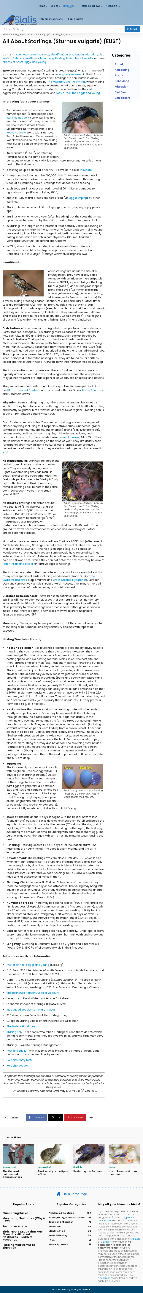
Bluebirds (21, 580)
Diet (101, 54)
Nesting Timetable (67, 58)
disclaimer (104, 1278)
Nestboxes (32, 58)
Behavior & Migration (14, 34)
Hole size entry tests (20, 1060)
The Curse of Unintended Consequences (12, 1174)
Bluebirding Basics (15, 1213)
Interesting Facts (38, 54)
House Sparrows (92, 390)
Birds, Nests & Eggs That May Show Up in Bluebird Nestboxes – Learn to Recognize (23, 1235)
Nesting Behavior (13, 58)
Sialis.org (135, 1238)
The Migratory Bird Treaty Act (66, 82)
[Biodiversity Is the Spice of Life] (54, 1154)
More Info (86, 58)
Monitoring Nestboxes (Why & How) (24, 1219)
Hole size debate (17, 1065)
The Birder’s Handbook (21, 1026)
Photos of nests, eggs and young (28, 965)
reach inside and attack (18, 564)
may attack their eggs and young (78, 93)
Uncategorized (9, 1167)
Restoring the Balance (87, 1171)
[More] (91, 1117)
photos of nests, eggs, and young (24, 62)
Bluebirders (78, 1167)
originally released (70, 74)
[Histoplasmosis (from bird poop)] (124, 1154)
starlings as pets (17, 117)
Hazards (112, 1167)
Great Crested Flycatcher (69, 580)
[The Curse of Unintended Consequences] (18, 1154)
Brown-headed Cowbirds (24, 390)
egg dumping (78, 198)
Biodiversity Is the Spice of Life (53, 1172)
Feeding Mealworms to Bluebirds (19, 1246)
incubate (86, 170)
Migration (91, 54)
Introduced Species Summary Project (31, 1009)
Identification (59, 54)
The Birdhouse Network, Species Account (33, 993)
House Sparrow (16, 132)
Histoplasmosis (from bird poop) (123, 1172)
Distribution (76, 54)
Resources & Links (15, 1226)
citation (107, 1241)
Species (21, 54)
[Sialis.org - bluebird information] (19, 19)
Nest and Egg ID (17, 1051)
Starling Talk (14, 1032)
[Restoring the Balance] (89, 1154)
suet (5, 452)
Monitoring (47, 58)
